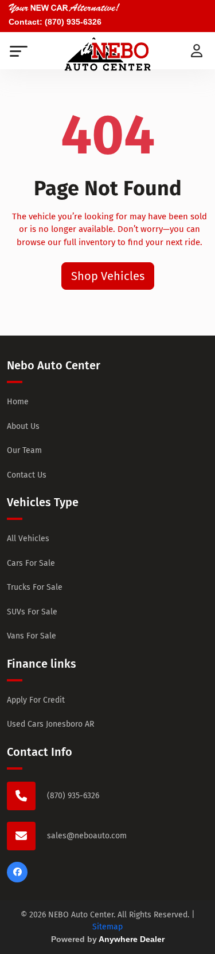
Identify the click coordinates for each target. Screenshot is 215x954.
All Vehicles (28, 538)
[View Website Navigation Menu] (19, 52)
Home (18, 402)
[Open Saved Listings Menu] (197, 49)
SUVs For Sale (32, 612)
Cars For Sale (31, 563)
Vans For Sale (31, 636)
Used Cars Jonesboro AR (50, 724)
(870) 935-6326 (73, 21)
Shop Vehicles (107, 276)
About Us (23, 426)
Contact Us (26, 475)
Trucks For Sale (34, 587)
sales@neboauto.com (87, 836)
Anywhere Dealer (132, 939)
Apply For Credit (36, 700)
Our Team (24, 450)
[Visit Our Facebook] (17, 879)
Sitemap (107, 927)
